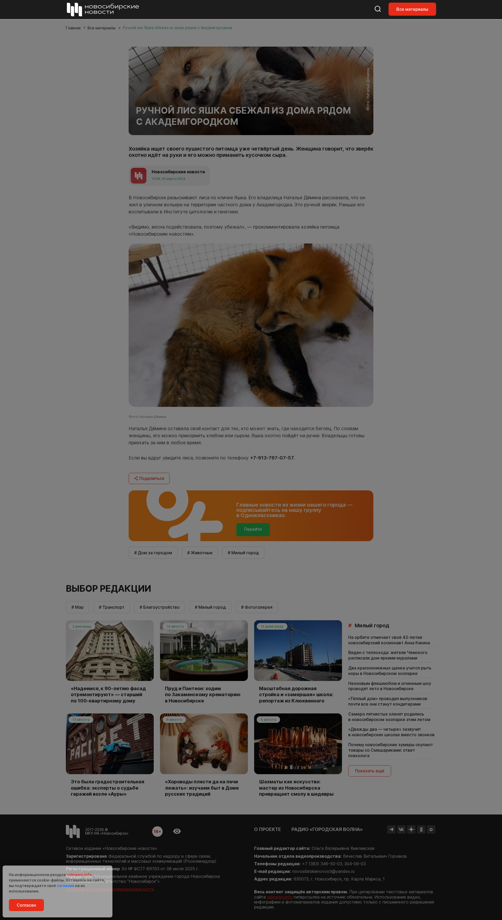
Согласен (26, 905)
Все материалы (412, 9)
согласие (65, 885)
